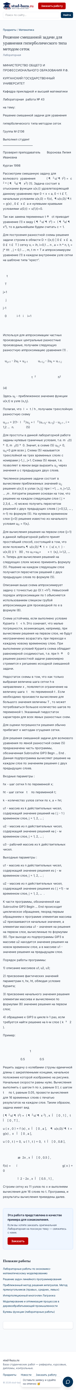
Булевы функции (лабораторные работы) (29, 1311)
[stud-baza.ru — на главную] (18, 6)
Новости (26, 1374)
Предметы (9, 29)
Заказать (18, 1241)
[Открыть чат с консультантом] (68, 1382)
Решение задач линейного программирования (32, 1279)
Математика (26, 29)
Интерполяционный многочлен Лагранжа (29, 1295)
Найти (67, 14)
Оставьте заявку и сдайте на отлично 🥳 (39, 1381)
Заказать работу (52, 5)
